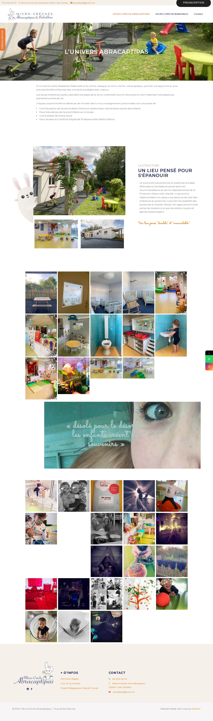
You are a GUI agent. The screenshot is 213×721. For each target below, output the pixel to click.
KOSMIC (196, 708)
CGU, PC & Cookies (70, 683)
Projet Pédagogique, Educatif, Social (79, 688)
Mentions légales (70, 679)
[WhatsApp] (209, 359)
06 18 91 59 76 (10, 3)
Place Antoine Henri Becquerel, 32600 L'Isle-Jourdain (45, 3)
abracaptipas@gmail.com (84, 3)
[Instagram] (209, 366)
